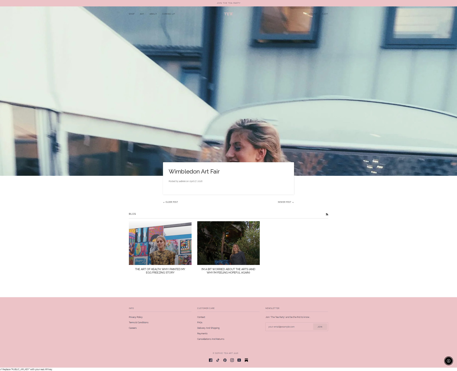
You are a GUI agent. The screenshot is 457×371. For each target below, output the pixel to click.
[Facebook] (210, 360)
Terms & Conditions (138, 322)
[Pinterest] (225, 360)
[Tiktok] (218, 360)
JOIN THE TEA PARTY (228, 3)
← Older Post (170, 202)
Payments (202, 333)
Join (320, 327)
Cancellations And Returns (210, 339)
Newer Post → (286, 202)
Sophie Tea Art (224, 353)
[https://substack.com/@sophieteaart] (246, 360)
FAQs (199, 322)
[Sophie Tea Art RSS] (327, 214)
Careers (133, 328)
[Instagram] (232, 360)
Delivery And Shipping (208, 328)
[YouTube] (239, 360)
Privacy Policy (136, 317)
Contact (201, 317)
